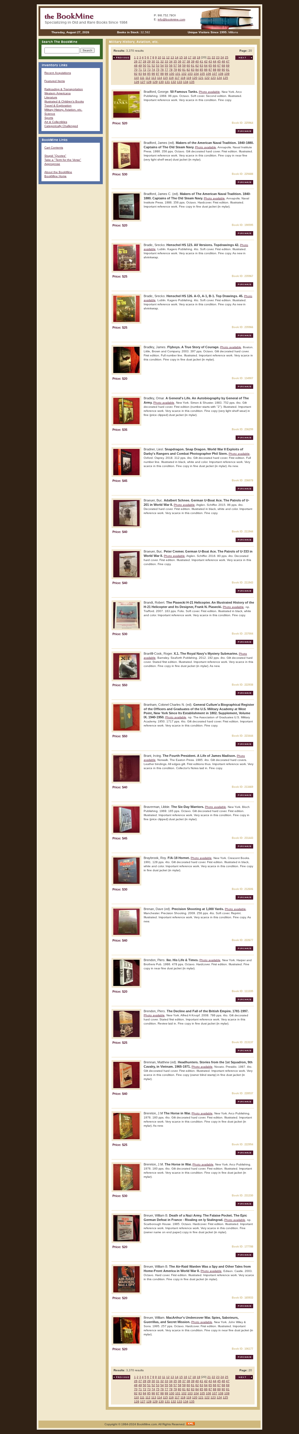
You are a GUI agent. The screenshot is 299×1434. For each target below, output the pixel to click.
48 (136, 65)
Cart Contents (53, 147)
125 (225, 77)
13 (172, 57)
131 (167, 81)
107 (214, 73)
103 (190, 73)
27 (140, 61)
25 (226, 57)
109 (227, 73)
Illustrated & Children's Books (64, 101)
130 (161, 81)
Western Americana (57, 93)
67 (219, 65)
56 (171, 65)
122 (207, 77)
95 (149, 73)
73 (149, 69)
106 (208, 73)
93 (140, 73)
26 (136, 61)
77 (166, 69)
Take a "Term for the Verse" (62, 159)
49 (140, 65)
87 (210, 69)
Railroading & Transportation (63, 89)
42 (206, 61)
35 (175, 61)
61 (192, 65)
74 (153, 69)
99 (166, 73)
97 (157, 73)
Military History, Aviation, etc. (63, 109)
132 (173, 81)
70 (136, 69)
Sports (48, 117)
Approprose (52, 163)
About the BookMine (58, 172)
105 (202, 73)
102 (184, 73)
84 (197, 69)
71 (140, 69)
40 (197, 61)
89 (219, 69)
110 (136, 77)
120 (194, 77)
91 (228, 69)
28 (144, 61)
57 (175, 65)
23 (218, 57)
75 (157, 69)
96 (153, 73)
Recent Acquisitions (57, 72)
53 (157, 65)
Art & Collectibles (55, 121)
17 (190, 57)
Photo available (209, 91)
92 (136, 73)
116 (171, 77)
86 (206, 69)
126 (136, 81)
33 (166, 61)
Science (49, 113)
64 (206, 65)
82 (188, 69)
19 (198, 57)
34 (171, 61)
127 (142, 81)
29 (149, 61)
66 (214, 65)
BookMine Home (55, 176)
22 (213, 57)
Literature (50, 97)
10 (159, 57)
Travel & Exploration (58, 105)
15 (181, 57)
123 (213, 77)
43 (210, 61)
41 (201, 61)
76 (162, 69)
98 (162, 73)
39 (192, 61)
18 (194, 57)
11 (163, 57)
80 (179, 69)
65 (210, 65)
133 (179, 81)
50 (144, 65)
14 (176, 57)
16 (185, 57)
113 (153, 77)
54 (162, 65)
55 (166, 65)
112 (147, 77)
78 (171, 69)
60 (188, 65)
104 (196, 73)
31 (157, 61)
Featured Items (54, 81)
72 (144, 69)
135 (191, 81)
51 (149, 65)
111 (142, 77)
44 (214, 61)
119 (188, 77)
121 (201, 77)
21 (209, 57)
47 (228, 61)
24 (222, 57)
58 (179, 65)
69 (228, 65)
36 (179, 61)
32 (162, 61)
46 (223, 61)
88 (214, 69)
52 (153, 65)
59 (184, 65)
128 (149, 81)
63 (201, 65)
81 (184, 69)
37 (184, 61)
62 (197, 65)
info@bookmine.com (171, 19)
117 (177, 77)
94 (144, 73)
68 (223, 65)
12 (168, 57)
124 (219, 77)
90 (223, 69)
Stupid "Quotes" (55, 155)
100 (171, 73)
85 (201, 69)
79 (175, 69)
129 (155, 81)
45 (219, 61)
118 (182, 77)
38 (188, 61)
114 (159, 77)
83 (192, 69)
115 (165, 77)
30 (153, 61)
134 (185, 81)
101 (177, 73)
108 (220, 73)
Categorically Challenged (61, 126)
